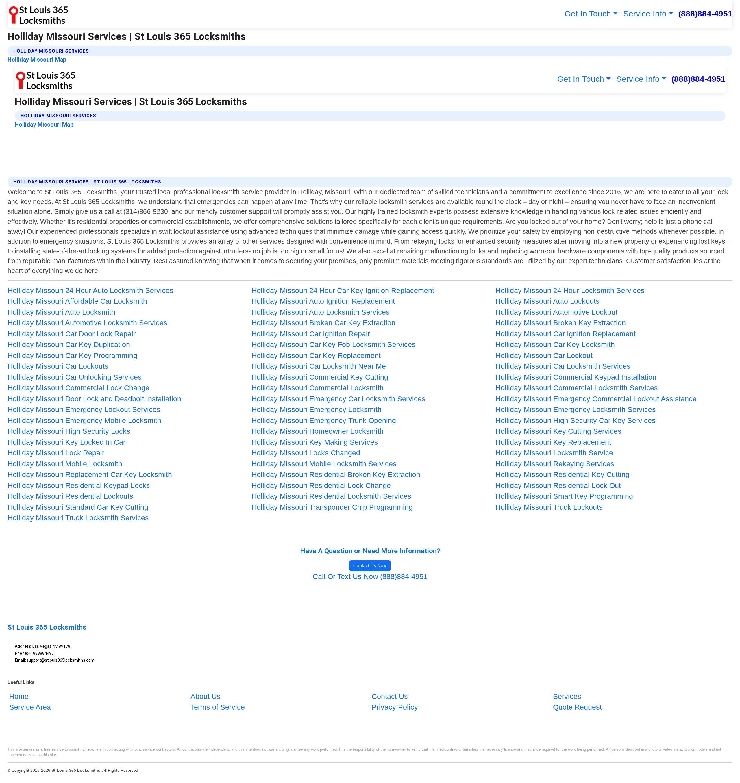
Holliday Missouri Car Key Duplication (69, 344)
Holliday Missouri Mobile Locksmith (65, 464)
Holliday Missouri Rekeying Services (554, 464)
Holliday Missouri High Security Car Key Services (575, 420)
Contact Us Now (370, 565)
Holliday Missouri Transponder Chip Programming (332, 507)
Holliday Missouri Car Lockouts (58, 366)
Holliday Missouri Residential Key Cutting (562, 474)
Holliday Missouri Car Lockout (544, 355)
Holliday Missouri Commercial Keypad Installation (575, 377)
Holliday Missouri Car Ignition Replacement (565, 334)
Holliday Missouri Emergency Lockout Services (84, 409)
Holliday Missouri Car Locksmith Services (562, 366)
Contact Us (390, 696)
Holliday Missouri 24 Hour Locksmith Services (570, 290)
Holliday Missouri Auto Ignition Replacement (323, 301)
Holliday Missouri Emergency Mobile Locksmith (84, 420)
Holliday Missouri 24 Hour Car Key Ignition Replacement (342, 290)
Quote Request (577, 707)
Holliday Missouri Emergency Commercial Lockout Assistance (596, 399)
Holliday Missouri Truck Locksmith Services (78, 518)
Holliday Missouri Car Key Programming (72, 355)
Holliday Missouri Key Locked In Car (66, 442)
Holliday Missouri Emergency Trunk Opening (323, 420)
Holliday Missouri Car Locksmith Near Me (318, 366)
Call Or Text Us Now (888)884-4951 (370, 576)
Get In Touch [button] (588, 13)
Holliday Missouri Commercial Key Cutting (319, 377)
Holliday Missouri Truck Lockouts (549, 507)
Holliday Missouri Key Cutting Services (558, 431)
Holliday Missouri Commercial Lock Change (78, 388)
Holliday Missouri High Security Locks (69, 431)
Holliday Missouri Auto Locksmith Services (320, 312)
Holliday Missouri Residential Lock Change (321, 485)
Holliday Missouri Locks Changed (305, 453)
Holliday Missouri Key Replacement (553, 442)
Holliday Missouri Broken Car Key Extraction (323, 323)
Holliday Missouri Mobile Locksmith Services (324, 464)
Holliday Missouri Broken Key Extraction (560, 323)
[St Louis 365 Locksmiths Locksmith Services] (38, 13)
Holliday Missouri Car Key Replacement (316, 355)
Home (19, 696)
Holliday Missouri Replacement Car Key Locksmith (90, 474)
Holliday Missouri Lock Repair (56, 453)
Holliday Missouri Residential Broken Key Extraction (335, 474)
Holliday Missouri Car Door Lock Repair (72, 334)
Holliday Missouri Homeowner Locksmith (317, 431)
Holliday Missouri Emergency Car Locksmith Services (338, 399)
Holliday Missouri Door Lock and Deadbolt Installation (94, 399)
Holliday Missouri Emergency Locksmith (316, 409)
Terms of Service (217, 707)
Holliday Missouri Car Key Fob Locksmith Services (333, 344)
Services (567, 696)
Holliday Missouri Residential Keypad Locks (79, 485)
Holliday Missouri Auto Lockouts (547, 301)
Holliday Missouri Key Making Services (314, 442)
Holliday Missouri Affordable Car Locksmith (77, 301)
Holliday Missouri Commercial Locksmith (317, 388)
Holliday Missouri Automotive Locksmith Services (87, 323)
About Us (205, 696)
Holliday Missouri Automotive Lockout (556, 312)
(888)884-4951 (705, 13)
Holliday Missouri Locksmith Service (554, 453)
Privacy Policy (395, 707)
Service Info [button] (645, 13)
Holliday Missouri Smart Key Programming (564, 496)
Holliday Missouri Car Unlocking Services (75, 377)
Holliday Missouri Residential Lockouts (70, 496)
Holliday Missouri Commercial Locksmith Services (576, 388)
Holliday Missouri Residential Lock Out (558, 485)
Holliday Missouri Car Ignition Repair (310, 334)
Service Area (30, 707)
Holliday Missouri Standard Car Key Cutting (78, 507)
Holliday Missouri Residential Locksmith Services (331, 496)
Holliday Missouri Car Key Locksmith (555, 344)
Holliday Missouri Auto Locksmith (61, 312)
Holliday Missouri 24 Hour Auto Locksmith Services (90, 290)
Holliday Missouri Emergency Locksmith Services (575, 409)
